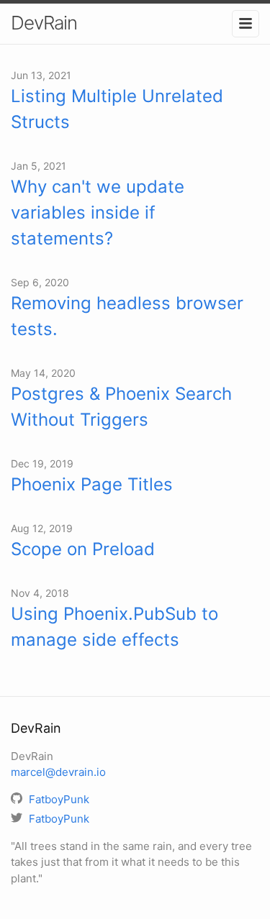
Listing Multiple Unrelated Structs (117, 109)
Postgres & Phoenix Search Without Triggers (121, 406)
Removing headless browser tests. (127, 316)
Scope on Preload (83, 549)
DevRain (44, 23)
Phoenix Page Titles (92, 484)
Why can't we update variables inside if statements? (97, 212)
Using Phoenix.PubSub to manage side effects (114, 626)
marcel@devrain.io (58, 772)
